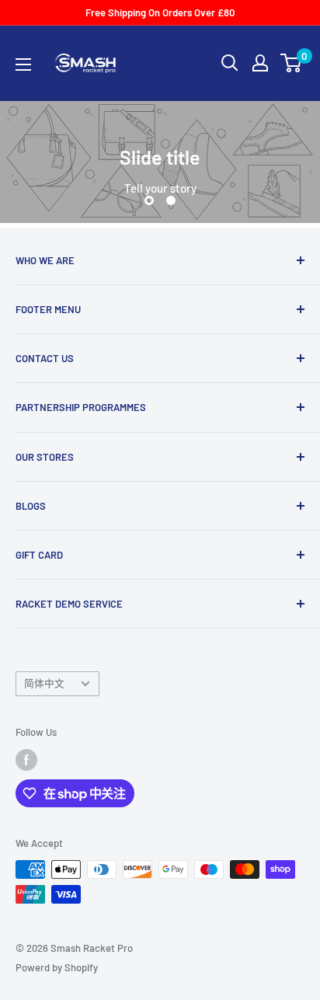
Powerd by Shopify (57, 967)
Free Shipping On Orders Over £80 (160, 12)
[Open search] (229, 62)
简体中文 (44, 683)
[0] (291, 63)
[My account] (260, 62)
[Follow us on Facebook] (26, 760)
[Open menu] (23, 64)
